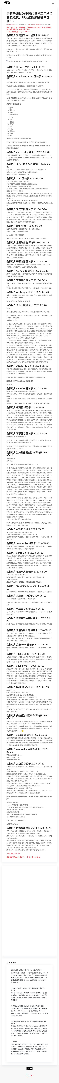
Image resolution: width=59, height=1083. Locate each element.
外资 (37, 24)
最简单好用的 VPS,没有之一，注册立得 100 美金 (23, 857)
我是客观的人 (11, 24)
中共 (39, 24)
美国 (31, 24)
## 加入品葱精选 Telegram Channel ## (19, 32)
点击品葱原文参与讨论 (13, 854)
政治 (34, 24)
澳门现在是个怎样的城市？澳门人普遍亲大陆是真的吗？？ (28, 1022)
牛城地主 (14, 1042)
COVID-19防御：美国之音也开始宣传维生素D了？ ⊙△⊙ (28, 989)
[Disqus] (29, 891)
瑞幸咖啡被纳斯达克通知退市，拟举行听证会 (26, 970)
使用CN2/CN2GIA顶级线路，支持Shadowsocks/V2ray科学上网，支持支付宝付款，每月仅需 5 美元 (29, 28)
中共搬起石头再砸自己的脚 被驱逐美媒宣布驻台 (27, 1006)
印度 (29, 24)
